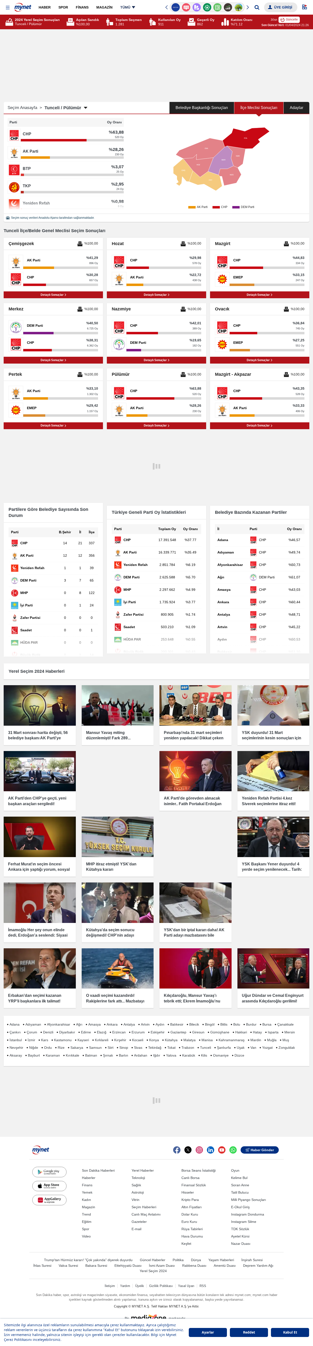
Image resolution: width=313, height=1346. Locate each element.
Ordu (48, 1047)
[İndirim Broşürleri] (196, 7)
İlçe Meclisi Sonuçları (258, 108)
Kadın (86, 1200)
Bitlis (223, 1024)
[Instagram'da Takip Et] (199, 1150)
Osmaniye (221, 1055)
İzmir (31, 1040)
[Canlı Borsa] (228, 7)
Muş (285, 1040)
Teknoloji (138, 1178)
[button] (8, 8)
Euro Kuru (189, 1222)
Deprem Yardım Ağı (258, 1265)
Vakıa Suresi (68, 1265)
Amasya (94, 1024)
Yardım (125, 1286)
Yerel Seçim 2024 (153, 1271)
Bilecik (194, 1024)
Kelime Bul (239, 1178)
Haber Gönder (262, 1150)
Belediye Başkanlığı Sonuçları (202, 108)
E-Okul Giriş (240, 1207)
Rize (61, 1047)
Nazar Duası (240, 1244)
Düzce (239, 1055)
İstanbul (16, 1040)
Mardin (255, 1040)
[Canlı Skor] (207, 7)
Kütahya (171, 1040)
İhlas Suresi (42, 1265)
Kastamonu (63, 1040)
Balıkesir (176, 1024)
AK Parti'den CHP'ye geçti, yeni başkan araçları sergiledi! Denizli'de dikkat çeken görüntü (37, 803)
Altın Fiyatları (191, 1207)
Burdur (251, 1024)
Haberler (88, 1178)
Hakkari (241, 1032)
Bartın (123, 1055)
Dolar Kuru (189, 1214)
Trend (86, 1214)
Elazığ (101, 1032)
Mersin (289, 1032)
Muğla (272, 1040)
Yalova (171, 1055)
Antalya (129, 1024)
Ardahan (140, 1055)
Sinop (123, 1047)
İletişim (110, 1286)
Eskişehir (158, 1032)
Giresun (198, 1032)
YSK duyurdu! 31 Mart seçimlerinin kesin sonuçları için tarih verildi (271, 738)
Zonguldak (287, 1047)
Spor (85, 1229)
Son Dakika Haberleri (98, 1170)
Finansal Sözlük (193, 1185)
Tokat (171, 1047)
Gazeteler (139, 1222)
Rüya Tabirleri (192, 1229)
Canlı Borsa (190, 1178)
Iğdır (156, 1055)
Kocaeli (137, 1040)
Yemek (87, 1192)
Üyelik (139, 1286)
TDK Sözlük (240, 1229)
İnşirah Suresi (252, 1260)
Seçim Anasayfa (25, 107)
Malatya (189, 1040)
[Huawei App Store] (49, 1200)
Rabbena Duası (194, 1265)
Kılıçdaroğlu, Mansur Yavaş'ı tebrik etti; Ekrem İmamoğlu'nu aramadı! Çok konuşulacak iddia (194, 1001)
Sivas (138, 1047)
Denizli (48, 1032)
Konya (154, 1040)
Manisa (207, 1040)
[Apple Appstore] (49, 1186)
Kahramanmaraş (232, 1040)
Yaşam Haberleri (221, 1260)
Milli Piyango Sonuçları (248, 1200)
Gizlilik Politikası (161, 1286)
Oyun (235, 1170)
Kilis (204, 1055)
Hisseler (187, 1192)
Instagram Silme (243, 1222)
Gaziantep (178, 1032)
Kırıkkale (72, 1055)
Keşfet (186, 1244)
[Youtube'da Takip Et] (221, 1150)
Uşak (241, 1047)
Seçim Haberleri (144, 1207)
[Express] (175, 7)
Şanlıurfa (224, 1047)
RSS (203, 1286)
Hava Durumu (192, 1236)
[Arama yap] (257, 7)
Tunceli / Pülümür (63, 107)
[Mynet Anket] (186, 7)
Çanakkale (285, 1024)
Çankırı (15, 1032)
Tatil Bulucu (240, 1192)
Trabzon (187, 1047)
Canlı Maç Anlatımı (146, 1214)
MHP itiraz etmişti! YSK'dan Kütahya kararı (111, 866)
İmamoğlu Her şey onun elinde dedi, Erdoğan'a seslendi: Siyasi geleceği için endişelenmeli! (37, 935)
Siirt (110, 1047)
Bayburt (34, 1055)
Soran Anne (240, 1185)
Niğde (33, 1047)
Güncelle (292, 19)
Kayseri (83, 1040)
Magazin (88, 1207)
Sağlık (136, 1185)
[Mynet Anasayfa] (22, 6)
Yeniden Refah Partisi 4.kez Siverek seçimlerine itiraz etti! (269, 801)
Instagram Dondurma (247, 1214)
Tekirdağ (154, 1047)
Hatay (257, 1032)
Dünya (196, 1260)
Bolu (236, 1024)
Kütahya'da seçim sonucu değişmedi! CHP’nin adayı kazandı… (110, 935)
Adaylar (296, 108)
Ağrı (79, 1024)
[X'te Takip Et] (188, 1150)
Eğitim (86, 1222)
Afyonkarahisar (58, 1024)
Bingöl (209, 1024)
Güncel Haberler (152, 1260)
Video (86, 1236)
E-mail (136, 1229)
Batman (91, 1055)
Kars (44, 1040)
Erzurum (138, 1032)
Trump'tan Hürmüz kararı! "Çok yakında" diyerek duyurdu (88, 1260)
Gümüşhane (219, 1032)
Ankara (112, 1024)
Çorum (32, 1032)
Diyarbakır (67, 1032)
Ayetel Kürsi (240, 1236)
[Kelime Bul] (217, 7)
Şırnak (108, 1055)
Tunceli (205, 1047)
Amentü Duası (225, 1265)
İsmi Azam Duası (162, 1265)
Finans (87, 1185)
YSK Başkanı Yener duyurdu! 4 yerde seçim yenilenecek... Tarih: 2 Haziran (272, 869)
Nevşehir (16, 1047)
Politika (178, 1260)
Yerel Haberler (143, 1170)
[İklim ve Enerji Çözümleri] (238, 7)
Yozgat (267, 1047)
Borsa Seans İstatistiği (198, 1170)
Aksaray (16, 1055)
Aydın (160, 1024)
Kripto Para (190, 1200)
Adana (15, 1024)
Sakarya (76, 1047)
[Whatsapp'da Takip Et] (233, 1150)
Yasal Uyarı (186, 1286)
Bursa (266, 1024)
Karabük (188, 1055)
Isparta (273, 1032)
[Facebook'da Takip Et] (176, 1150)
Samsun (95, 1047)
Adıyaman (33, 1024)
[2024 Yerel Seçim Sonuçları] (10, 22)
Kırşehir (120, 1040)
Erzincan (119, 1032)
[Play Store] (49, 1172)
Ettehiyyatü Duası (128, 1265)
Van (253, 1047)
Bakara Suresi (96, 1265)
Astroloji (138, 1192)
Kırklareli (101, 1040)
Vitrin (135, 1200)
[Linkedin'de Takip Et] (210, 1150)
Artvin (145, 1024)
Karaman (53, 1055)
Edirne (86, 1032)
